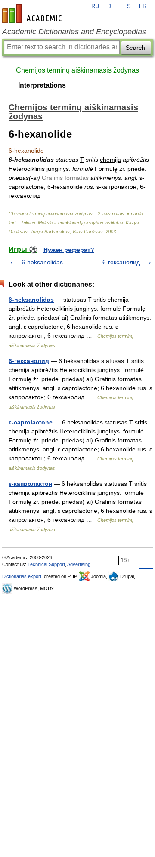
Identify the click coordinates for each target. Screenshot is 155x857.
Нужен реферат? (68, 249)
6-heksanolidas (42, 262)
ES (127, 6)
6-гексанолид (121, 262)
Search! (136, 47)
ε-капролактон (30, 483)
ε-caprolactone (31, 422)
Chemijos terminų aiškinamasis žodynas (77, 70)
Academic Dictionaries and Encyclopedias (74, 31)
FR (142, 6)
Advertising (78, 564)
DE (111, 6)
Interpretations (42, 85)
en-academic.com (33, 13)
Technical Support (46, 564)
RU (95, 6)
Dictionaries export (21, 576)
